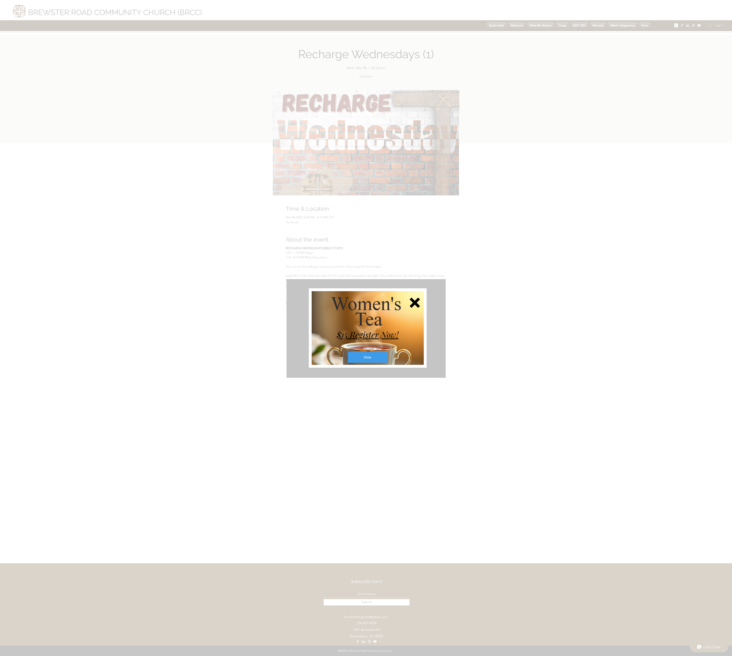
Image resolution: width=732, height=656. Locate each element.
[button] (415, 303)
